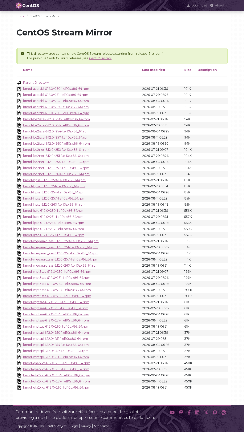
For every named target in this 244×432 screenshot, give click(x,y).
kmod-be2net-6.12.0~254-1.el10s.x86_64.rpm (56, 162)
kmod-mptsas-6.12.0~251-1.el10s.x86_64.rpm (55, 308)
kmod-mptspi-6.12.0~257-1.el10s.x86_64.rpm (55, 351)
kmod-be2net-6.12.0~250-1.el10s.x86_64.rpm (56, 149)
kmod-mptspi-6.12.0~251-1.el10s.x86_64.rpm (55, 339)
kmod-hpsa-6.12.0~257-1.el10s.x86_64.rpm (54, 198)
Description (207, 70)
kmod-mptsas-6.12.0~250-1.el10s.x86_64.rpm (56, 302)
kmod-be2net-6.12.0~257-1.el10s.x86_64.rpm (56, 168)
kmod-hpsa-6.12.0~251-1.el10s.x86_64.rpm (54, 186)
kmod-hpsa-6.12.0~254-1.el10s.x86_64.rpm (54, 192)
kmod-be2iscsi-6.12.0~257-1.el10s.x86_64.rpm (56, 137)
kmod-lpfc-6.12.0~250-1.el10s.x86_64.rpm (53, 210)
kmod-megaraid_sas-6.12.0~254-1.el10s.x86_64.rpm (60, 253)
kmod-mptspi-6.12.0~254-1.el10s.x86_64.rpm (56, 345)
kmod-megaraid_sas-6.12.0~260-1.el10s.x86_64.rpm (61, 265)
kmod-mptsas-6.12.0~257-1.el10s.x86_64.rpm (56, 320)
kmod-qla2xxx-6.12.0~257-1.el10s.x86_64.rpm (56, 381)
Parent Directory (36, 82)
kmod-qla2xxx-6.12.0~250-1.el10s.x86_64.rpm (56, 363)
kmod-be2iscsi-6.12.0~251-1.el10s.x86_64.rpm (56, 125)
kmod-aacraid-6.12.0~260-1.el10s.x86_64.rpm (56, 113)
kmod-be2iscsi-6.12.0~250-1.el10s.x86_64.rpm (56, 119)
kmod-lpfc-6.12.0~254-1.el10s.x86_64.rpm (53, 223)
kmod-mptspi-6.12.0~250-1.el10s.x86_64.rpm (56, 332)
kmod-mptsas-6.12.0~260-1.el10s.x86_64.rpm (56, 326)
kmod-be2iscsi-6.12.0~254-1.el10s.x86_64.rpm (56, 131)
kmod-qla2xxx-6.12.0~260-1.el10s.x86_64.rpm (56, 387)
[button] (172, 413)
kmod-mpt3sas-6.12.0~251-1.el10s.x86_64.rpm (56, 278)
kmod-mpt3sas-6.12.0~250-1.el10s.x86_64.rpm (57, 271)
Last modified (153, 70)
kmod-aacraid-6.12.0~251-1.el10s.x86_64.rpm (55, 95)
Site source (101, 426)
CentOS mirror (100, 58)
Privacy (86, 426)
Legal (74, 426)
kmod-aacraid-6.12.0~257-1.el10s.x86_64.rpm (56, 107)
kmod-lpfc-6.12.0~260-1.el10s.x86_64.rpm (53, 235)
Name (28, 70)
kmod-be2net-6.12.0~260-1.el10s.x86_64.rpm (56, 174)
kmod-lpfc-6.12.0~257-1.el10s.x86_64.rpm (53, 229)
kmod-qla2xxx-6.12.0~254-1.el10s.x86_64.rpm (56, 375)
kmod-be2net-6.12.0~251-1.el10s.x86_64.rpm (56, 156)
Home (20, 16)
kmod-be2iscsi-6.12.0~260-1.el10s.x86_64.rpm (56, 143)
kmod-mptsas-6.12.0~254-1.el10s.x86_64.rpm (56, 314)
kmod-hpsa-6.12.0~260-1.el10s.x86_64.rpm (54, 204)
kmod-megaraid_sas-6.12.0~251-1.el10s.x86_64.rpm (60, 247)
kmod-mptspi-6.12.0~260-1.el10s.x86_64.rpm (56, 357)
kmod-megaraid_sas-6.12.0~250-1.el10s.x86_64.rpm (61, 241)
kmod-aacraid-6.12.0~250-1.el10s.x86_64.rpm (56, 89)
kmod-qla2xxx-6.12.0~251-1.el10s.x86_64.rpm (56, 369)
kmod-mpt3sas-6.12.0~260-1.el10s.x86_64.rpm (57, 296)
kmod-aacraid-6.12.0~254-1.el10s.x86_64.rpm (56, 101)
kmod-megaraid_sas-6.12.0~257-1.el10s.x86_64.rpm (60, 259)
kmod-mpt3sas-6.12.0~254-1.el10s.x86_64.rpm (57, 284)
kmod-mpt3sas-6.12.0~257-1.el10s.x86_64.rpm (57, 290)
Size (187, 70)
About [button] (220, 5)
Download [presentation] (199, 5)
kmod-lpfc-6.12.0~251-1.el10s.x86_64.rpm (53, 217)
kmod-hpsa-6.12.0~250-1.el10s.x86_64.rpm (54, 180)
